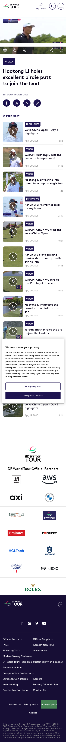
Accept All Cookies (33, 395)
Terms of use (15, 704)
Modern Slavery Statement (18, 656)
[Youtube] (44, 623)
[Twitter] (36, 623)
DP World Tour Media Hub (17, 661)
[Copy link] (37, 103)
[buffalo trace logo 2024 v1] (16, 515)
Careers (37, 678)
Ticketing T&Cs (11, 650)
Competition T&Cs (43, 644)
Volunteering (10, 684)
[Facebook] (22, 623)
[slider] (33, 45)
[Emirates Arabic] (16, 533)
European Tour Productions (18, 673)
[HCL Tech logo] (16, 551)
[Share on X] (16, 103)
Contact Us (39, 690)
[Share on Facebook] (6, 103)
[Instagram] (29, 623)
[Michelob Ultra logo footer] (16, 569)
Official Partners (12, 639)
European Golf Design (15, 678)
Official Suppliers (42, 639)
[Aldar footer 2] (16, 480)
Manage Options (49, 704)
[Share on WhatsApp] (27, 103)
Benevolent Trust (12, 667)
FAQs (5, 644)
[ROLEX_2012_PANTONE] (33, 586)
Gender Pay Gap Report (16, 690)
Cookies (33, 712)
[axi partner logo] (16, 498)
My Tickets (41, 8)
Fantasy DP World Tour (46, 684)
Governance (40, 650)
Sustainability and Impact (48, 661)
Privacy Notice (31, 704)
